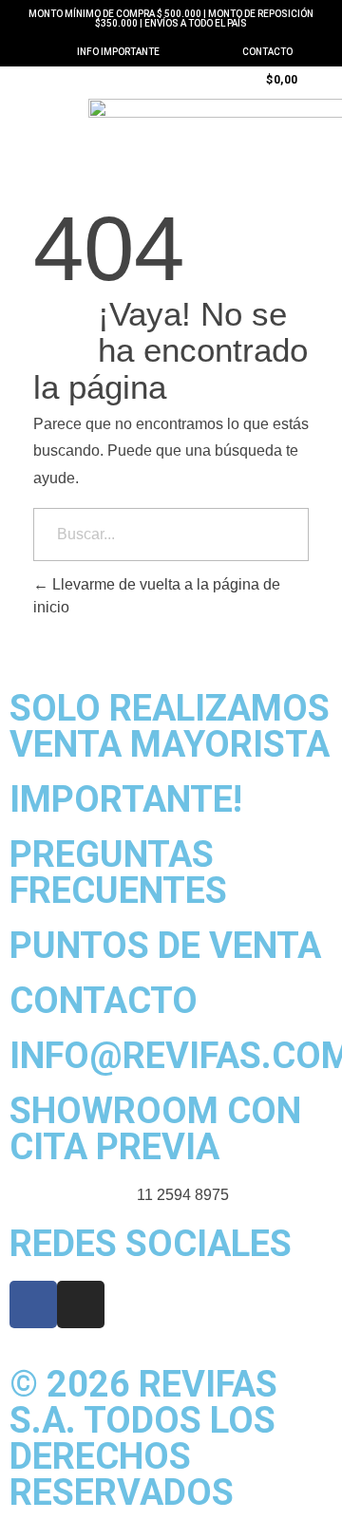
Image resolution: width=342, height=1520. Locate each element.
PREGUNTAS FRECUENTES (118, 872)
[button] (43, 79)
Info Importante (118, 52)
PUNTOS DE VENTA (165, 945)
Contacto (267, 52)
